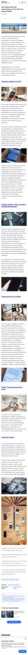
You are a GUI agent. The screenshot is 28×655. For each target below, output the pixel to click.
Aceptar (22, 651)
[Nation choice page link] (22, 2)
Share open (24, 18)
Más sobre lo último (13, 622)
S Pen (16, 579)
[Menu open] (25, 2)
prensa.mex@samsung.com (15, 601)
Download (21, 18)
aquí (5, 648)
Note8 (12, 579)
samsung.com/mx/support (8, 598)
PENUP (16, 429)
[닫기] (25, 639)
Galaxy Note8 (5, 579)
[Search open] (19, 2)
